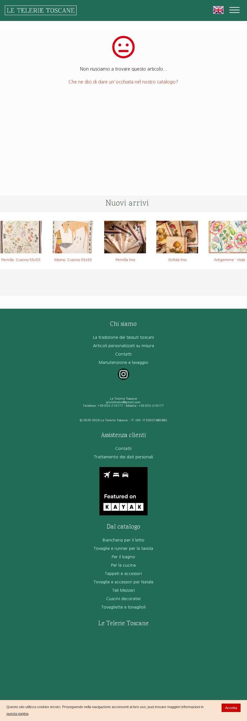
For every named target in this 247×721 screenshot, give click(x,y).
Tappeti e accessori (123, 573)
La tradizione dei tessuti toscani (123, 337)
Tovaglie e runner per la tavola (123, 548)
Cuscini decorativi (123, 599)
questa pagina (17, 714)
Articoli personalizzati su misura (123, 346)
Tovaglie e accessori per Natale (123, 582)
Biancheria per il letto (123, 540)
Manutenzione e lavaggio (123, 362)
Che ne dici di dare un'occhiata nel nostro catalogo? (123, 82)
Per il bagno (123, 557)
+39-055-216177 (110, 405)
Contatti (123, 354)
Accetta (231, 708)
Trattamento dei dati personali (123, 457)
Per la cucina (123, 565)
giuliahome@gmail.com (123, 402)
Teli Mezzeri (123, 590)
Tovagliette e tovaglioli (123, 607)
